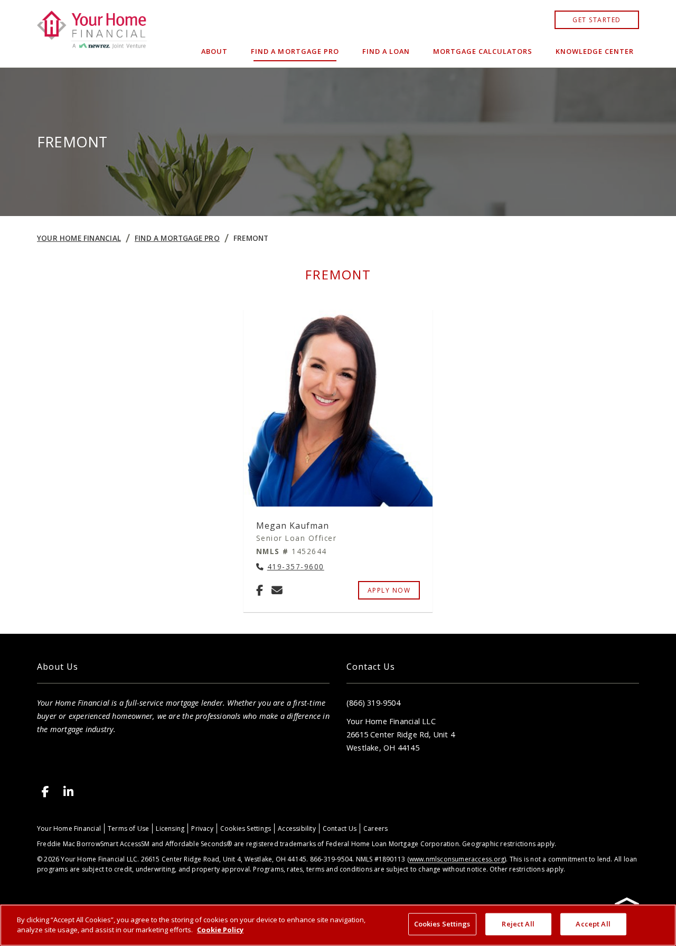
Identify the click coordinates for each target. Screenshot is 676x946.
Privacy (202, 828)
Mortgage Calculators (482, 51)
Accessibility (297, 828)
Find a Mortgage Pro (295, 51)
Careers (375, 828)
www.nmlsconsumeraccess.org (456, 859)
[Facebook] (259, 590)
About (214, 51)
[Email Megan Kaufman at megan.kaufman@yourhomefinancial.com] (277, 590)
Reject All (518, 924)
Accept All (593, 924)
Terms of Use (128, 828)
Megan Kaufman (292, 525)
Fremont (250, 238)
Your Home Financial (79, 238)
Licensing (170, 828)
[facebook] (45, 791)
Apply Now (389, 590)
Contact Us (339, 828)
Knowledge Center (595, 51)
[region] (338, 925)
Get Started (596, 19)
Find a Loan (386, 51)
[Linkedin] (68, 791)
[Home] (92, 34)
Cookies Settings (245, 828)
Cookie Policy (220, 929)
